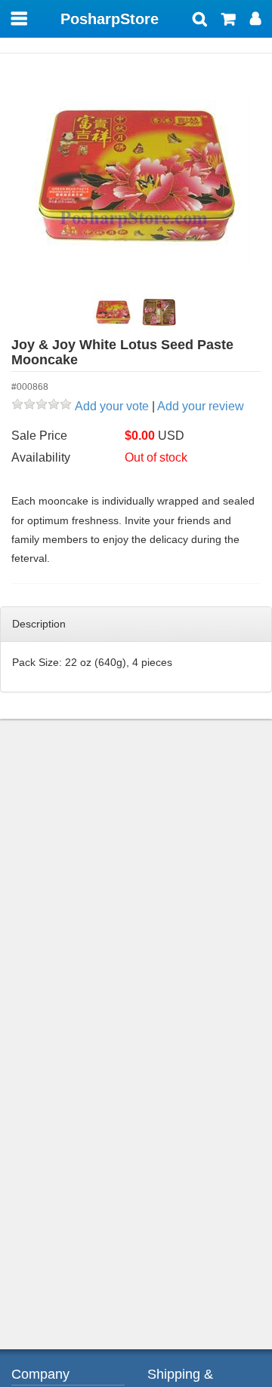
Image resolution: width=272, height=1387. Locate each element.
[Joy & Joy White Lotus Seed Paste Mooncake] (136, 178)
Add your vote (112, 406)
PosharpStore (109, 19)
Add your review (200, 406)
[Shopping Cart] (228, 20)
